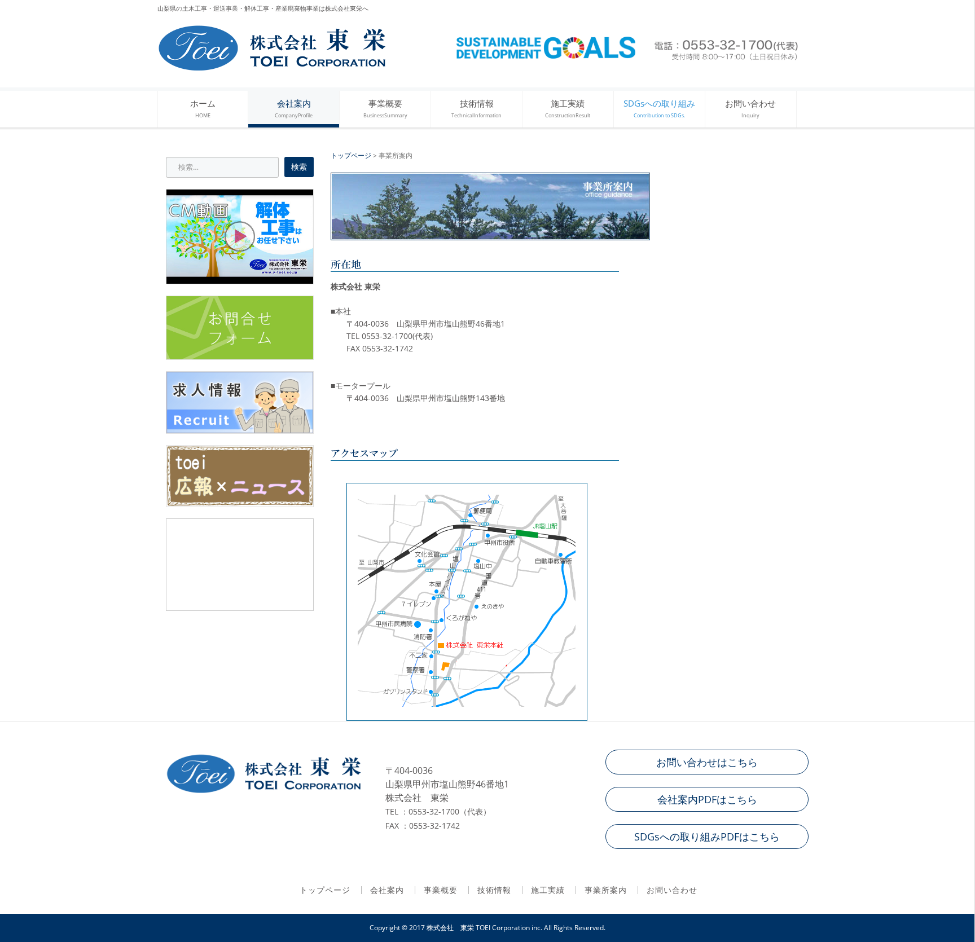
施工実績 (548, 890)
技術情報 (494, 890)
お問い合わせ (672, 890)
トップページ (351, 155)
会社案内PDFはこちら (707, 799)
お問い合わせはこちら (707, 762)
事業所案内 (606, 890)
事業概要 (441, 890)
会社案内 (387, 890)
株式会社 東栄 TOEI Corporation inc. (484, 927)
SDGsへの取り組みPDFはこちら (707, 836)
